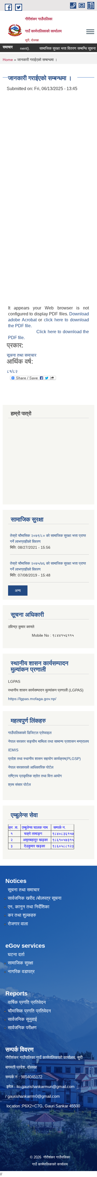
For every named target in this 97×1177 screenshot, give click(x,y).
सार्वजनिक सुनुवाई (22, 1019)
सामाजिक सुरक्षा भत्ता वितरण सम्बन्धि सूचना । (62, 48)
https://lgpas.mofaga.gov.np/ (32, 699)
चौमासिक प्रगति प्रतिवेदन (29, 1011)
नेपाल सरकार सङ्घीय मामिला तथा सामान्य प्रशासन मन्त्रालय (48, 741)
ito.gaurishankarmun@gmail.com (45, 1086)
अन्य (18, 590)
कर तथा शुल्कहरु (22, 915)
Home (8, 59)
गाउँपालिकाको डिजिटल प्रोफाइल (29, 733)
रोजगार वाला (18, 923)
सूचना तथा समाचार (21, 355)
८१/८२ (12, 371)
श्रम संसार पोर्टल (19, 784)
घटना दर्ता (16, 954)
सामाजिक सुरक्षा (20, 963)
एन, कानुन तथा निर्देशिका (28, 906)
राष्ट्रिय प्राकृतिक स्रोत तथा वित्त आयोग (35, 776)
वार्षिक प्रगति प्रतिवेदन (27, 1002)
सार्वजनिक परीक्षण (22, 1027)
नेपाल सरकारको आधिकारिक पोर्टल (30, 767)
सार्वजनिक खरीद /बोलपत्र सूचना (34, 898)
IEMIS (13, 750)
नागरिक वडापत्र (21, 971)
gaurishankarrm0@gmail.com (34, 1096)
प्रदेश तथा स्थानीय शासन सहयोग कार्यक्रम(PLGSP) (44, 758)
